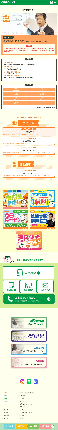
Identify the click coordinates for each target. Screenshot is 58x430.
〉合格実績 (5, 418)
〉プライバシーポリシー (25, 412)
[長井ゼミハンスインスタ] (22, 383)
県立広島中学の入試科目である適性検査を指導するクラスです (19, 141)
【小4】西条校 (42, 103)
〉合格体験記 (6, 415)
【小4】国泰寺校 (16, 94)
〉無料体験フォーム (23, 407)
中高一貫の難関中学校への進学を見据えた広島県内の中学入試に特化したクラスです (21, 132)
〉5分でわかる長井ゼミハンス (26, 392)
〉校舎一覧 (5, 409)
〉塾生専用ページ (23, 418)
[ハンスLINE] (29, 383)
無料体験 (33, 426)
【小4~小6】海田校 (16, 103)
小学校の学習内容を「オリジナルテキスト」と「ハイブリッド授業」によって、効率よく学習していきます (26, 150)
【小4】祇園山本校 (42, 98)
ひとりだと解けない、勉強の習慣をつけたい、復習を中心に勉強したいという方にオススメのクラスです (26, 173)
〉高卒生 (4, 401)
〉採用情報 (21, 415)
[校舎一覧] (51, 2)
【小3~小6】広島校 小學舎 (16, 89)
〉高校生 (4, 398)
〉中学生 (4, 395)
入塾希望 (45, 426)
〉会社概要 (21, 409)
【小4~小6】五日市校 (42, 94)
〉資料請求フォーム (23, 401)
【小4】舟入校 (42, 89)
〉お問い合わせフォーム (25, 404)
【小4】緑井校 (16, 98)
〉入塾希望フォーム (23, 398)
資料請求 (9, 426)
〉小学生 (4, 392)
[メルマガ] (36, 383)
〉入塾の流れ (22, 395)
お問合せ (21, 426)
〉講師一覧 (5, 412)
